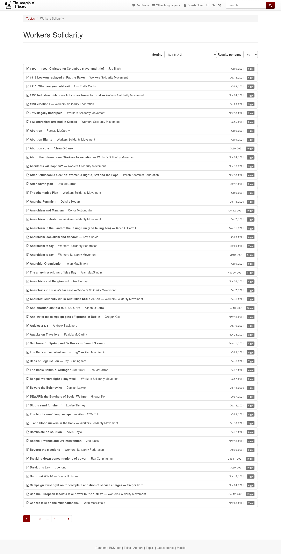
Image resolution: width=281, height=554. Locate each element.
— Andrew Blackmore (141, 325)
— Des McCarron (141, 184)
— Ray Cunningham (141, 361)
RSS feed (115, 548)
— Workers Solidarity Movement (141, 77)
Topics (30, 18)
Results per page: (230, 54)
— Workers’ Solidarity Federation (141, 104)
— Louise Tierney (141, 281)
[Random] (220, 5)
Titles (127, 548)
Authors (138, 548)
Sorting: (158, 54)
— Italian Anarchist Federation (141, 175)
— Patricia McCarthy (141, 130)
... (47, 519)
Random (101, 548)
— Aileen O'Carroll (141, 228)
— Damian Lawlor (141, 387)
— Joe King (141, 467)
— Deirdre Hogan (141, 201)
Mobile (181, 548)
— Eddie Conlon (141, 86)
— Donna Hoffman (141, 476)
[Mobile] (207, 5)
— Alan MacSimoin (141, 263)
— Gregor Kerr (141, 317)
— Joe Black (141, 68)
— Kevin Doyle (141, 237)
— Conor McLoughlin (141, 210)
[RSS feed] (213, 5)
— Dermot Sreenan (141, 343)
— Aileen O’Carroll (141, 148)
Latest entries (165, 548)
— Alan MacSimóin (141, 272)
